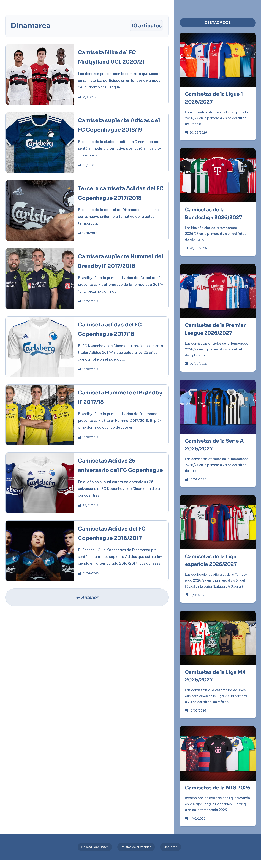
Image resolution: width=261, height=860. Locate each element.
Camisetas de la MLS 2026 (217, 788)
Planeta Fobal (94, 847)
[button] (113, 5)
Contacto (170, 847)
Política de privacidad (136, 847)
